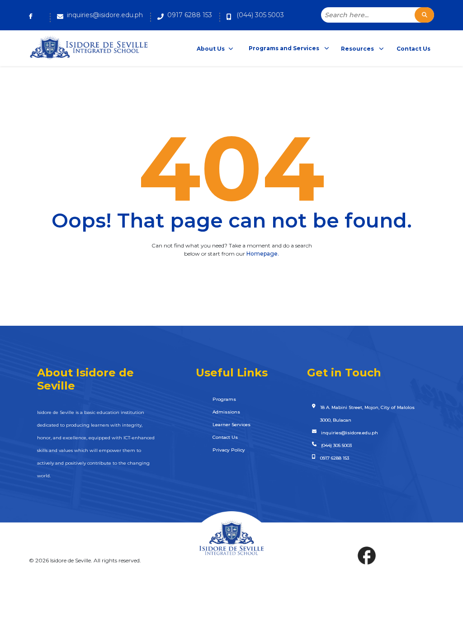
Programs (224, 399)
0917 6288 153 (189, 15)
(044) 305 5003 (260, 15)
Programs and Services (285, 48)
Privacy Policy (229, 450)
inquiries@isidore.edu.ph (105, 15)
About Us (211, 48)
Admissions (226, 412)
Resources (358, 48)
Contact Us (413, 48)
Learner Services (231, 425)
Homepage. (262, 253)
